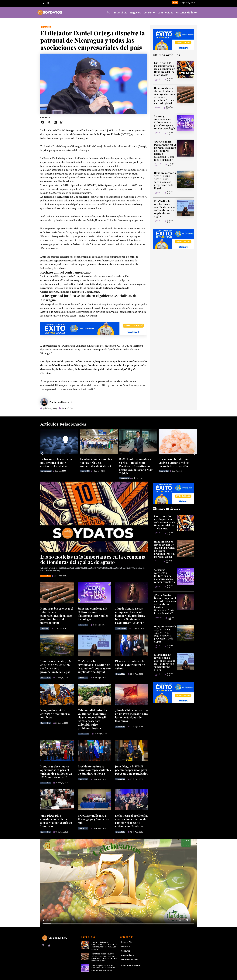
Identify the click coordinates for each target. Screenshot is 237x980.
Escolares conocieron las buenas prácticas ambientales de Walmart (56, 462)
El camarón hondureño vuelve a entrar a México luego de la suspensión (135, 462)
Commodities (165, 12)
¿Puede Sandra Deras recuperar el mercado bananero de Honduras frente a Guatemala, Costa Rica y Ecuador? (165, 150)
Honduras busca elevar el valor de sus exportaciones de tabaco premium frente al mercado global (164, 95)
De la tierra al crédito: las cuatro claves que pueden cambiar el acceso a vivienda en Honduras (131, 821)
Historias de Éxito (186, 12)
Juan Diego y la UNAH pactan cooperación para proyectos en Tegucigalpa (131, 769)
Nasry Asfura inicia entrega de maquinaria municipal (55, 713)
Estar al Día (120, 12)
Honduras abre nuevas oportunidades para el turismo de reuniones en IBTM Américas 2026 (56, 771)
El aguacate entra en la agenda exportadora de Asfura (130, 664)
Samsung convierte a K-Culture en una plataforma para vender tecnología (164, 122)
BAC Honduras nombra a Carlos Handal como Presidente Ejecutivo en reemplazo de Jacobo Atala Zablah (97, 466)
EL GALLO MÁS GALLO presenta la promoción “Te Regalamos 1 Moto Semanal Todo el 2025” (176, 464)
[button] (42, 122)
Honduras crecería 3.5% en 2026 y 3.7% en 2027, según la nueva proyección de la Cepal (165, 180)
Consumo (149, 12)
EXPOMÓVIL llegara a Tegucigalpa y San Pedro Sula (93, 819)
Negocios (135, 12)
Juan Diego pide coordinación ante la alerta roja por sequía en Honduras (56, 821)
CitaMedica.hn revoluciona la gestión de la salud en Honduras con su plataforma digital (165, 209)
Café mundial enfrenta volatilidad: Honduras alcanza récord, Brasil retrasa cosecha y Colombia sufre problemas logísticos (92, 719)
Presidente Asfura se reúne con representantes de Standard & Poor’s (94, 769)
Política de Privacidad (131, 965)
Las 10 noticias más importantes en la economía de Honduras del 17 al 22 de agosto (164, 68)
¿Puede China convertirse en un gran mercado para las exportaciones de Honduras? (131, 715)
